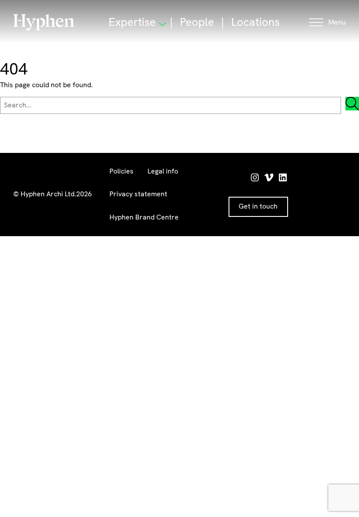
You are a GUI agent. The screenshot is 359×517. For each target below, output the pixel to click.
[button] (327, 22)
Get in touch (258, 206)
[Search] (352, 103)
